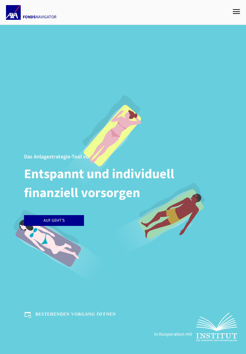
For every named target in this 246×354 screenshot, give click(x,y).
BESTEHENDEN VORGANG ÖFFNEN (75, 314)
